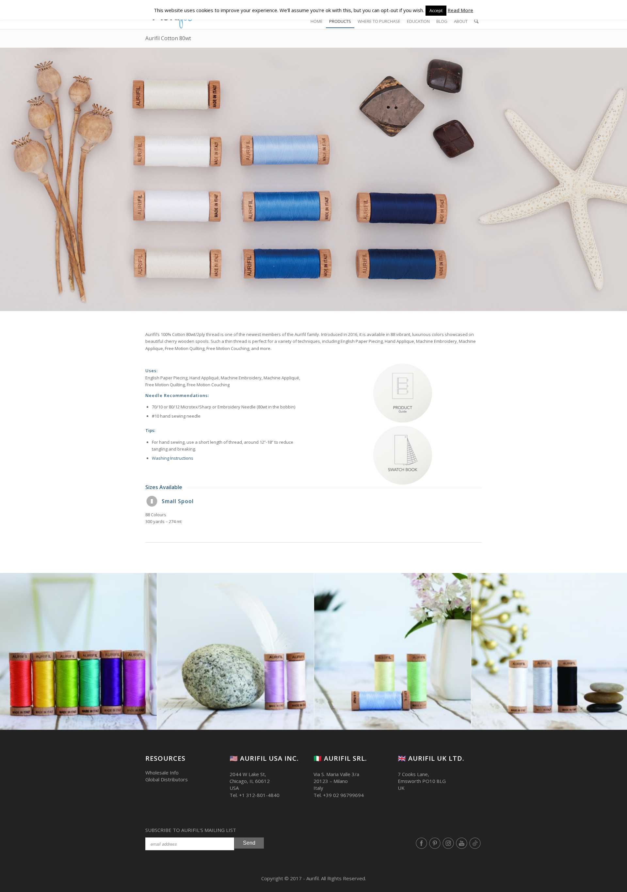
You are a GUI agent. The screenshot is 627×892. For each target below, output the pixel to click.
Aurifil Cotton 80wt (168, 38)
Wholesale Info (162, 772)
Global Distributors (166, 779)
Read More (460, 10)
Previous (14, 651)
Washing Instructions (172, 458)
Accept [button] (435, 10)
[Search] (476, 21)
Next (612, 651)
